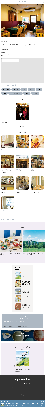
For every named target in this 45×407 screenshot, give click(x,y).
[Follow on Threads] (29, 383)
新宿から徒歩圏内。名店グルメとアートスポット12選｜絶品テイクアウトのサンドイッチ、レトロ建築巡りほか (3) (24, 403)
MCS (40, 394)
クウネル (21, 394)
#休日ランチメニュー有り (15, 93)
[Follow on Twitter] (21, 383)
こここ (38, 394)
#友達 (39, 89)
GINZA (19, 394)
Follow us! (22, 339)
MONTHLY (27, 269)
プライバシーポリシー (14, 326)
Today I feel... (5, 401)
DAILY (17, 269)
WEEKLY (22, 269)
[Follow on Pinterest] (23, 383)
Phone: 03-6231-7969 (6, 51)
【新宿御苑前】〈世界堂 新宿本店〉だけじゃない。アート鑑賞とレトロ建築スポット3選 (29, 405)
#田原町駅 (35, 93)
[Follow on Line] (26, 383)
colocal (32, 394)
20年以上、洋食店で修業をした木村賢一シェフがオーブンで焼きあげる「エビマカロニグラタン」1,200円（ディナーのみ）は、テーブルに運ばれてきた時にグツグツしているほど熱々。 (22, 45)
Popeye (24, 394)
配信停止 (40, 323)
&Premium (26, 394)
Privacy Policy (26, 395)
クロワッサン (15, 394)
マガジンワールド (18, 395)
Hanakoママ (35, 394)
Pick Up (22, 227)
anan (5, 394)
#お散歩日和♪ (6, 89)
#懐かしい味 (15, 89)
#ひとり (31, 89)
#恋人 (4, 93)
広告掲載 (23, 395)
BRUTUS (7, 394)
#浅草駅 (26, 93)
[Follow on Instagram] (15, 383)
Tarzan (30, 394)
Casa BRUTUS (11, 394)
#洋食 (24, 89)
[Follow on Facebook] (18, 383)
